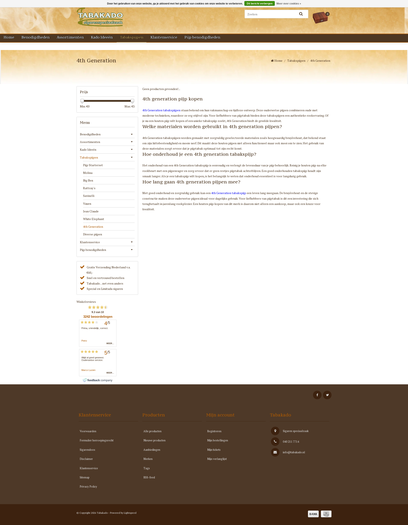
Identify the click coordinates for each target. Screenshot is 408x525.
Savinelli (88, 196)
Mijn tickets (214, 450)
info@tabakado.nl (294, 452)
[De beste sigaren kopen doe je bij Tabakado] (121, 17)
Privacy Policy (88, 486)
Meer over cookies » (288, 3)
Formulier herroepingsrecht (96, 440)
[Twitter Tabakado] (327, 395)
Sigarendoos (87, 450)
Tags (146, 468)
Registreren (214, 431)
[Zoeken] (301, 14)
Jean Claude (91, 211)
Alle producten (152, 431)
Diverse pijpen (92, 234)
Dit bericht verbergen (259, 3)
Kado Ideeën (102, 37)
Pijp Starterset (93, 165)
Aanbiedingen (151, 450)
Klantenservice (163, 37)
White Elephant (93, 219)
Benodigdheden (35, 37)
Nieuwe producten (154, 440)
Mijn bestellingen (217, 440)
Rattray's (89, 188)
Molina (87, 173)
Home (9, 37)
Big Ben (88, 180)
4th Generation (93, 227)
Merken (148, 459)
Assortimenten (70, 37)
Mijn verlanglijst (217, 459)
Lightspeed (130, 512)
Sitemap (84, 477)
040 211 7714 (291, 441)
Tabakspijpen (131, 37)
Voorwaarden (88, 431)
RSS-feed (149, 477)
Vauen (87, 204)
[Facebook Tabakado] (317, 395)
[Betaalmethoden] (313, 514)
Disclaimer (86, 459)
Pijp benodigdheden (202, 37)
